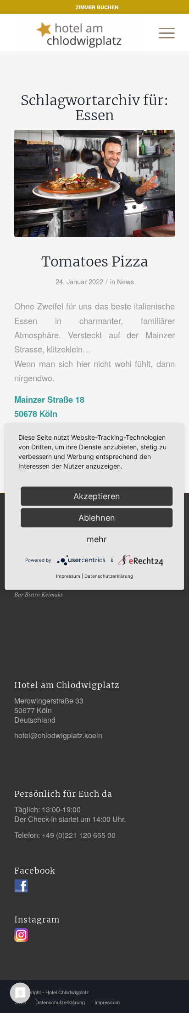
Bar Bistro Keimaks (38, 594)
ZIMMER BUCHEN (97, 7)
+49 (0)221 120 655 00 (79, 835)
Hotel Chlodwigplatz (67, 992)
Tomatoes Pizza (94, 261)
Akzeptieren (96, 496)
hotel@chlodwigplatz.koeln (58, 735)
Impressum (68, 576)
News (125, 281)
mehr (97, 539)
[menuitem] (97, 7)
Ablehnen (96, 517)
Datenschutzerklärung (108, 576)
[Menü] (162, 33)
